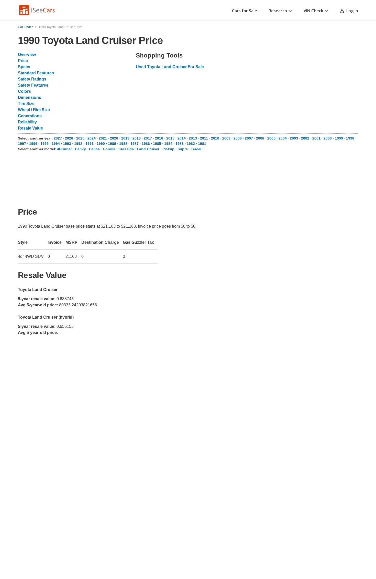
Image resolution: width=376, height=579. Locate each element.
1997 (22, 144)
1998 (350, 138)
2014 (182, 138)
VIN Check (313, 11)
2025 (80, 138)
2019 (125, 138)
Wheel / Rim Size (34, 110)
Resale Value (30, 128)
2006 (260, 138)
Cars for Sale (244, 11)
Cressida (126, 149)
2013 (193, 138)
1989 (112, 144)
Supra (183, 149)
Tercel (196, 149)
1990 (101, 144)
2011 (204, 138)
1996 (33, 144)
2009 (226, 138)
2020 (114, 138)
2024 (91, 138)
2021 (103, 138)
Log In (351, 11)
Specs (24, 67)
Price (23, 61)
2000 (328, 138)
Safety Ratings (32, 79)
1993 (67, 144)
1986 (146, 144)
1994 (56, 144)
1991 (89, 144)
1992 (78, 144)
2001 (316, 138)
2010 (215, 138)
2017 (148, 138)
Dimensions (29, 97)
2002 (305, 138)
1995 (44, 144)
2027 (58, 138)
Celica (94, 149)
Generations (30, 116)
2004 (283, 138)
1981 (202, 144)
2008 (238, 138)
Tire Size (26, 103)
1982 (191, 144)
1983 (179, 144)
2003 (294, 138)
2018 (136, 138)
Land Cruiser (148, 149)
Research (278, 11)
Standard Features (36, 73)
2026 (69, 138)
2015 (170, 138)
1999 (339, 138)
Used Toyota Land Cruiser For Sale (170, 67)
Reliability (27, 122)
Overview (27, 54)
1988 (123, 144)
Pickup (168, 149)
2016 (159, 138)
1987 (134, 144)
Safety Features (33, 85)
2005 (271, 138)
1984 (168, 144)
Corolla (109, 149)
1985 (157, 144)
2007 (249, 138)
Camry (80, 149)
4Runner (64, 149)
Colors (24, 91)
